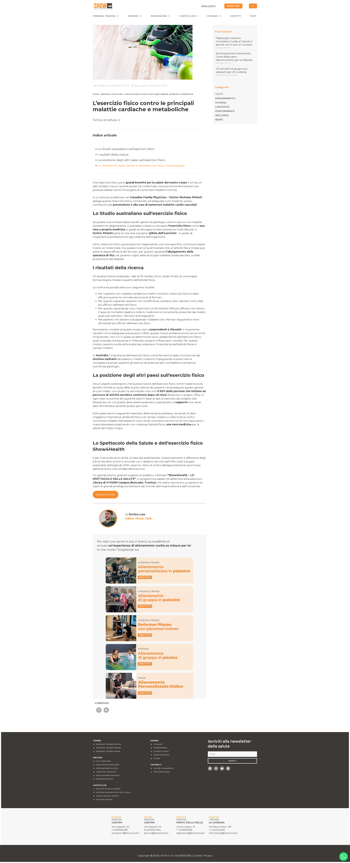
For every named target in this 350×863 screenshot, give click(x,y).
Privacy (208, 855)
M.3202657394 (152, 830)
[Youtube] (222, 768)
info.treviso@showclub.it (223, 833)
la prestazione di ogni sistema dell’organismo (136, 236)
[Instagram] (216, 768)
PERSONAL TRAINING (104, 16)
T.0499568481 (120, 830)
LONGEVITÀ (222, 106)
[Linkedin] (228, 768)
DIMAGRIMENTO (225, 98)
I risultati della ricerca (113, 154)
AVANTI (232, 760)
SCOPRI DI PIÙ (105, 494)
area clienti (208, 6)
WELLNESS (222, 115)
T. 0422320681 (217, 830)
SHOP (253, 16)
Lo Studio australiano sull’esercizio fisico (126, 149)
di (135, 514)
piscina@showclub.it (156, 833)
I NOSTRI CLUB (187, 16)
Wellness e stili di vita (111, 94)
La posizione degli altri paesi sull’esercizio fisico (131, 160)
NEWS (219, 119)
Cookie (197, 855)
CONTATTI (235, 16)
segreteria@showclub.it (190, 833)
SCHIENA (220, 102)
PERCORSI (133, 16)
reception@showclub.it (125, 833)
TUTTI (219, 94)
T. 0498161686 (184, 830)
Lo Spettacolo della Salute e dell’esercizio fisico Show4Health (142, 165)
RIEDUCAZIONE (159, 16)
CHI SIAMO (212, 16)
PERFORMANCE (225, 111)
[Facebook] (210, 768)
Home (96, 94)
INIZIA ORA (233, 6)
